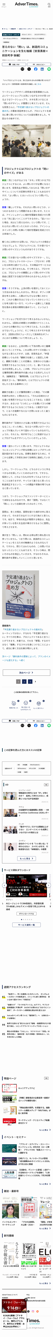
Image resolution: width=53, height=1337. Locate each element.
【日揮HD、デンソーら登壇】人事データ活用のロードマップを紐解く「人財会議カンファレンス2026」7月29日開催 (34, 1174)
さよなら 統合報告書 (11, 1266)
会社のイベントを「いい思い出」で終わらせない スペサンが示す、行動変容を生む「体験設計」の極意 (33, 846)
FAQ (27, 1295)
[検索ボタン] (49, 5)
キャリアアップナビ (26, 1088)
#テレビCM (32, 768)
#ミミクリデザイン (40, 34)
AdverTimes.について (10, 1295)
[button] (22, 69)
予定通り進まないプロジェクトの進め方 (23, 629)
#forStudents (35, 765)
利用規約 (5, 1298)
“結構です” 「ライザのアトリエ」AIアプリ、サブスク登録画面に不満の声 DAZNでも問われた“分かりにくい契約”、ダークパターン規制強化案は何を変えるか (29, 1007)
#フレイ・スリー (27, 34)
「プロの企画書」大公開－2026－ (28, 1223)
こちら (38, 84)
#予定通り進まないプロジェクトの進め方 (32, 38)
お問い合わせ (30, 1298)
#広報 (19, 772)
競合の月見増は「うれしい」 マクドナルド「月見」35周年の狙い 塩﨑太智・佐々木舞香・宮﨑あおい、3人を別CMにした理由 (28, 1034)
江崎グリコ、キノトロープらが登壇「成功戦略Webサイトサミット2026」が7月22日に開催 (34, 1161)
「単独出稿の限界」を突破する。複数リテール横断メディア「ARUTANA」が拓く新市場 (34, 1110)
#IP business (22, 768)
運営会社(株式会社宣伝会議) (35, 1301)
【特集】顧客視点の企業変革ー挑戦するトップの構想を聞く (34, 1099)
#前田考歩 (6, 42)
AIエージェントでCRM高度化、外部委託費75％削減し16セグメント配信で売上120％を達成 (25, 906)
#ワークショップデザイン (10, 38)
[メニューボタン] (4, 5)
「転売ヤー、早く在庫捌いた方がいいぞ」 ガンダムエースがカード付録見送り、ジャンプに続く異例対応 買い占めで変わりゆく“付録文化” (28, 997)
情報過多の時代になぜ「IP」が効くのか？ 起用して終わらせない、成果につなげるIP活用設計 (33, 795)
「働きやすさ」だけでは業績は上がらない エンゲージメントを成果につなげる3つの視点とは (33, 829)
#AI (19, 765)
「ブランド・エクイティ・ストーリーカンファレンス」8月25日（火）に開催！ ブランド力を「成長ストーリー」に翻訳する (34, 1148)
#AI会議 (25, 765)
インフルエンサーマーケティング (9, 1223)
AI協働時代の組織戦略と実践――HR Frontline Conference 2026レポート (34, 812)
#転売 (25, 772)
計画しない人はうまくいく (29, 1267)
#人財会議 (41, 768)
